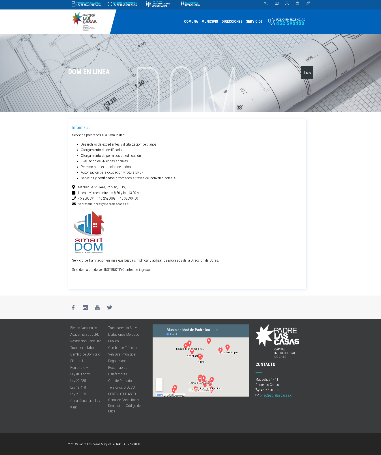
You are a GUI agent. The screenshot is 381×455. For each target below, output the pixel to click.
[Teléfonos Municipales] (266, 3)
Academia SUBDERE (84, 334)
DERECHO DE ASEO (122, 394)
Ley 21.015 (78, 394)
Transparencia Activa (123, 328)
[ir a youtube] (97, 307)
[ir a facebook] (73, 307)
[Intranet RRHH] (287, 3)
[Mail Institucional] (276, 3)
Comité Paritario (120, 380)
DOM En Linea (89, 71)
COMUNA (191, 21)
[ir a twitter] (110, 307)
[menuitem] (191, 21)
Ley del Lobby (80, 374)
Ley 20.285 (78, 380)
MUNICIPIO (210, 21)
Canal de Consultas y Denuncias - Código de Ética (124, 405)
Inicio (307, 72)
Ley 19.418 (78, 387)
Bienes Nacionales (83, 328)
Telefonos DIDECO (121, 387)
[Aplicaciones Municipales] (308, 3)
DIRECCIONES (232, 21)
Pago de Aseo (118, 361)
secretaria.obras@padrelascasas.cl (103, 204)
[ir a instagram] (85, 307)
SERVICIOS (254, 21)
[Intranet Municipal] (297, 3)
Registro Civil (79, 367)
